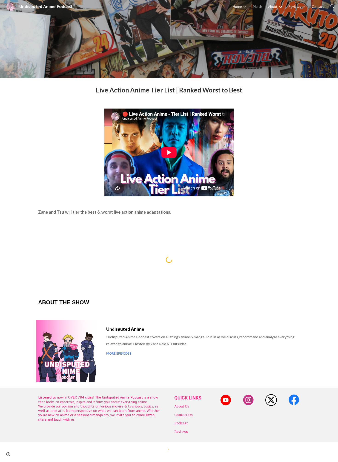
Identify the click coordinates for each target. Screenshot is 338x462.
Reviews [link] (294, 6)
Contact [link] (318, 6)
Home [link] (237, 6)
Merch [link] (257, 6)
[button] (332, 6)
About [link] (273, 6)
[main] (169, 91)
